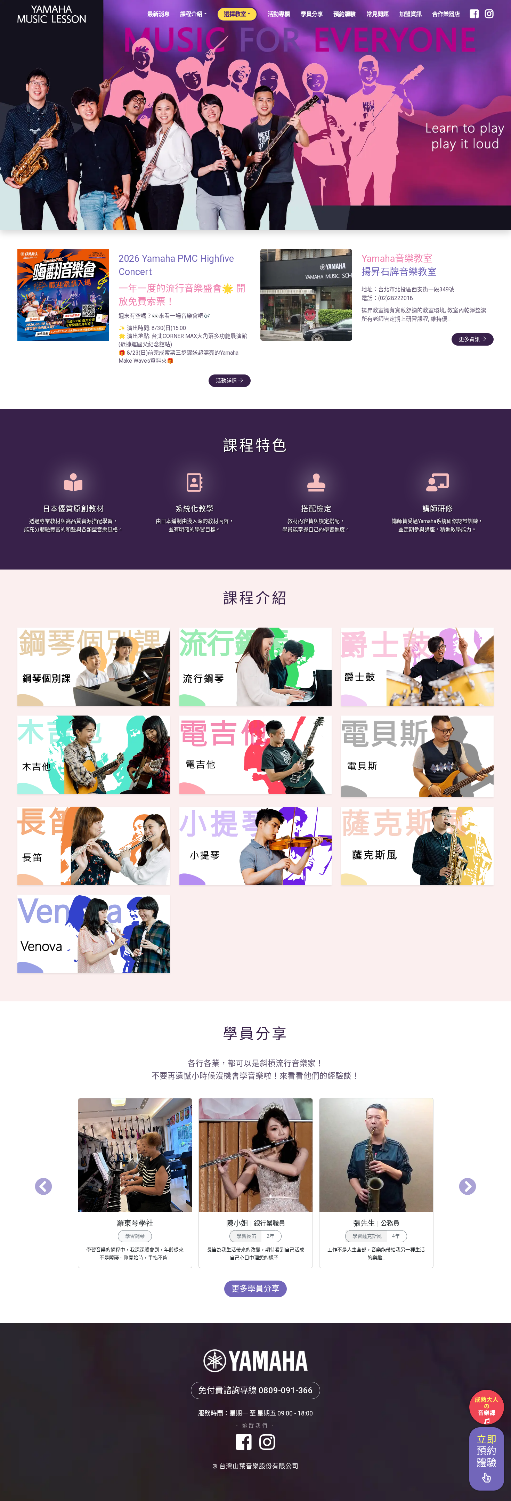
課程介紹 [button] (191, 14)
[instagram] (267, 1427)
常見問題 (377, 14)
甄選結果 (227, 366)
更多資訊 (470, 339)
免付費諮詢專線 (255, 1375)
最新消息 (158, 14)
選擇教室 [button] (235, 14)
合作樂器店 (446, 14)
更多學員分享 (255, 1273)
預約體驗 (344, 14)
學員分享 (312, 14)
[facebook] (246, 1427)
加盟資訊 (410, 14)
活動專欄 (279, 14)
